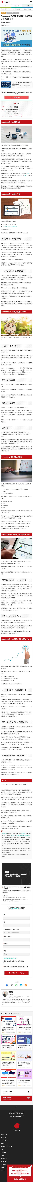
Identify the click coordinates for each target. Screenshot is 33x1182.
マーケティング (16, 9)
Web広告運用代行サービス (23, 835)
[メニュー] (31, 2)
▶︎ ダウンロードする (16, 973)
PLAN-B (13, 835)
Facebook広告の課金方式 (11, 109)
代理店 (23, 833)
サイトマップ (4, 1167)
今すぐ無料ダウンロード (16, 97)
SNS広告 (17, 12)
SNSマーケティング (5, 9)
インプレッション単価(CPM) (12, 113)
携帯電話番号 (7, 936)
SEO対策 (16, 6)
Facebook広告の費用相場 (11, 107)
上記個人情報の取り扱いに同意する (13, 961)
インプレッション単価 (8, 226)
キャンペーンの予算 (10, 118)
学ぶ (2, 1149)
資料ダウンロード (15, 908)
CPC (28, 173)
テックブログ (4, 1140)
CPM (25, 175)
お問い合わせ (4, 1164)
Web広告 (27, 6)
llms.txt (3, 1170)
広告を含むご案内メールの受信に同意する (15, 966)
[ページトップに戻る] (16, 1107)
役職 (4, 951)
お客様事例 (3, 1152)
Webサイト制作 (27, 9)
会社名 (5, 944)
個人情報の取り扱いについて (10, 958)
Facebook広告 (10, 12)
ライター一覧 (4, 1143)
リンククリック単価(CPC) (11, 111)
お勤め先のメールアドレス (11, 929)
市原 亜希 (8, 22)
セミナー (3, 1155)
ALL (5, 6)
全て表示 (16, 115)
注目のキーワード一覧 (6, 1146)
